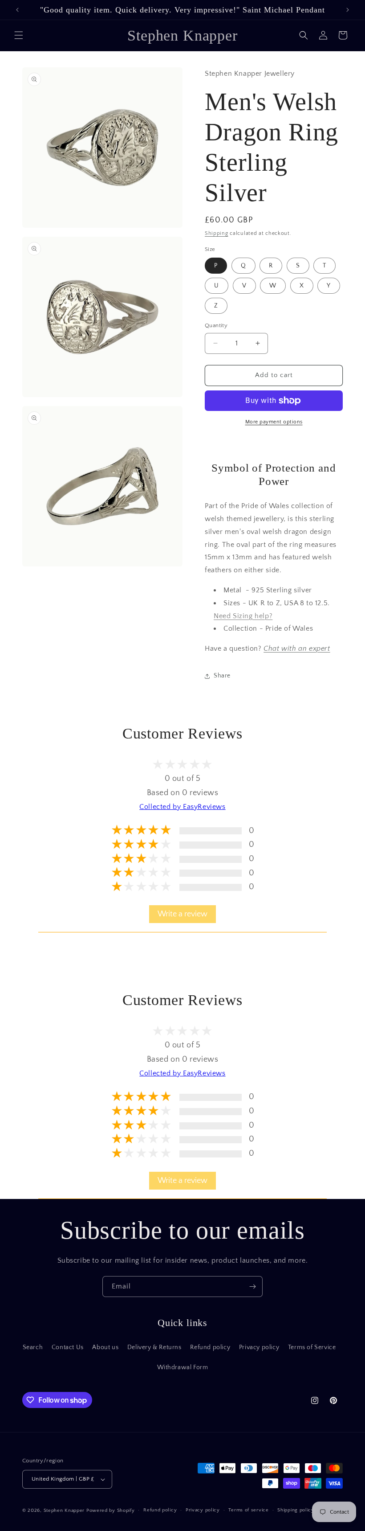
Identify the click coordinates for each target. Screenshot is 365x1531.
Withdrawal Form (182, 1367)
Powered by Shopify (110, 1510)
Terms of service (248, 1510)
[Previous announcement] (17, 10)
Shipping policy (295, 1510)
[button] (18, 35)
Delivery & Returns (154, 1347)
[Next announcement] (347, 10)
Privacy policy (259, 1347)
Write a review (182, 914)
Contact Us (68, 1347)
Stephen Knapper (64, 1510)
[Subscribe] (252, 1286)
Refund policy (210, 1347)
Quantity (216, 325)
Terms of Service (312, 1347)
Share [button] (222, 675)
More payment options (274, 422)
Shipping (216, 233)
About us (105, 1347)
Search (33, 1347)
